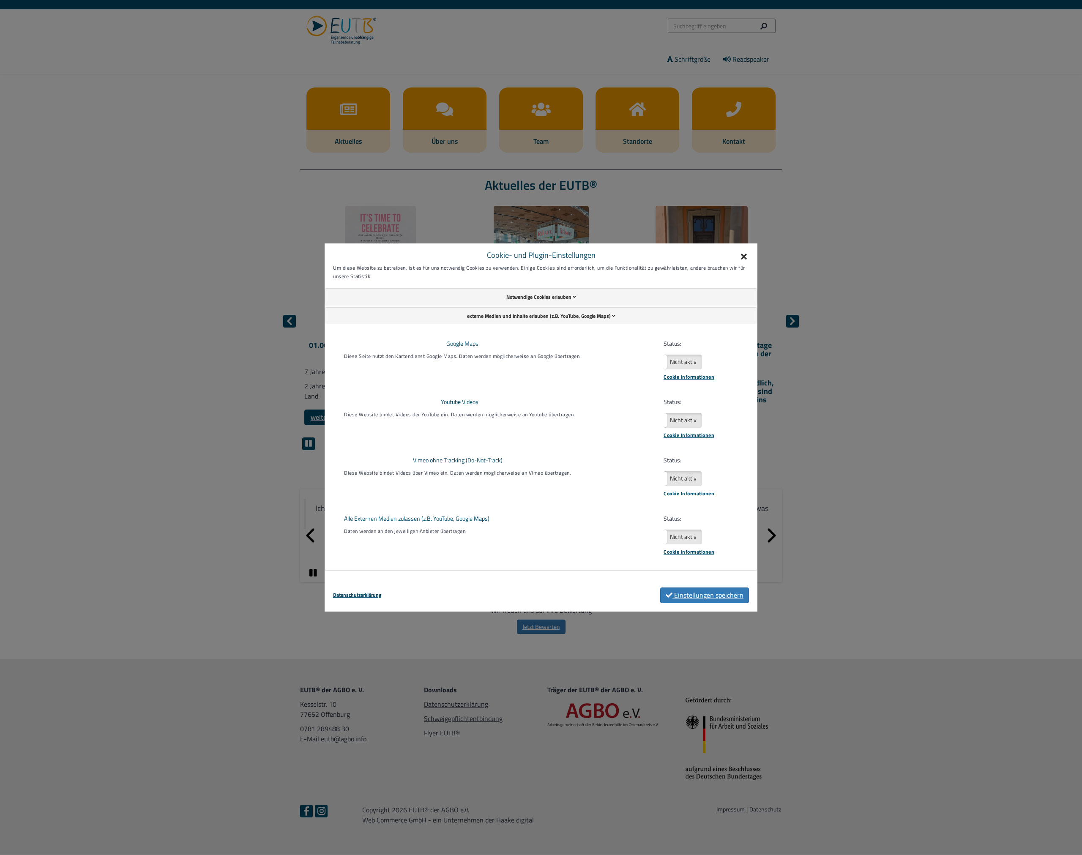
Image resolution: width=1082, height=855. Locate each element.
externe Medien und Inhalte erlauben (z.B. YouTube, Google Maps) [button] (539, 316)
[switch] (683, 362)
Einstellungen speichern (707, 595)
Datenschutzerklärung (357, 595)
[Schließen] (744, 257)
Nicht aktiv (683, 361)
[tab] (541, 297)
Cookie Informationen (689, 377)
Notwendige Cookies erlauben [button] (539, 297)
